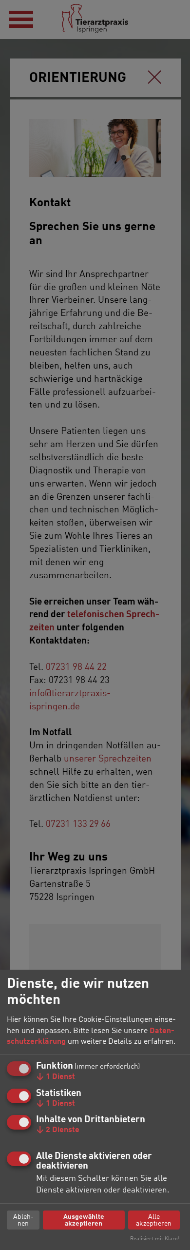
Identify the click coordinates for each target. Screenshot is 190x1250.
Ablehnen (23, 1220)
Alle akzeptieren (153, 1220)
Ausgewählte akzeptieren (83, 1220)
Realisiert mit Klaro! (154, 1239)
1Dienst (55, 1077)
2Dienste (57, 1130)
